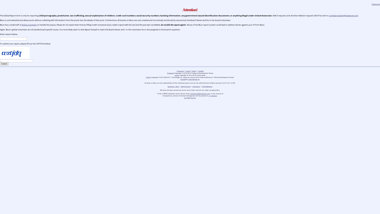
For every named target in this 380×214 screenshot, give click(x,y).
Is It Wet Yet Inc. (190, 98)
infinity (193, 71)
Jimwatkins (196, 86)
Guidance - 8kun (173, 86)
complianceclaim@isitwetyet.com (343, 15)
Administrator (186, 86)
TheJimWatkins (207, 86)
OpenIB (200, 71)
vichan (188, 71)
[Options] (376, 4)
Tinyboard (180, 71)
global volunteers (29, 24)
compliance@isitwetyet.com (200, 94)
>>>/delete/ (213, 96)
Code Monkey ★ (194, 79)
